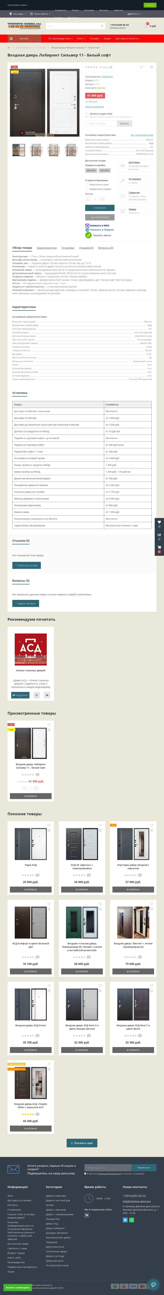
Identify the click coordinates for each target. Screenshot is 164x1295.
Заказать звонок (118, 27)
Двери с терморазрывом (59, 1214)
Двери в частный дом (58, 1200)
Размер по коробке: (95, 165)
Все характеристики (142, 134)
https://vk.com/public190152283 (86, 1215)
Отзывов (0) (86, 248)
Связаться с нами (17, 1248)
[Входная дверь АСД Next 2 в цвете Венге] (133, 1004)
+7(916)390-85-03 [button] (134, 1196)
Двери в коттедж (55, 1256)
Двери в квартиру (56, 1195)
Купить (124, 123)
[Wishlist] (141, 67)
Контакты (103, 10)
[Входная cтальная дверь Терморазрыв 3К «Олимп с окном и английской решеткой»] (82, 922)
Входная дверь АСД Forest (30, 1025)
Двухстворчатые (55, 1246)
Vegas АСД (31, 864)
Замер (132, 209)
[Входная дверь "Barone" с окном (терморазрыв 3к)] (133, 922)
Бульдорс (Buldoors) (57, 1232)
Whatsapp (131, 1220)
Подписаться (144, 1167)
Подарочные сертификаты (22, 1266)
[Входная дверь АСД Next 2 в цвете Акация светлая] (82, 1004)
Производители (16, 1262)
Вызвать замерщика (18, 1287)
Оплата (75, 10)
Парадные (51, 1242)
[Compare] (151, 67)
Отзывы (94, 38)
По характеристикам (57, 1265)
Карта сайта (14, 1257)
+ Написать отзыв (27, 565)
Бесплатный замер (18, 1243)
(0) (111, 67)
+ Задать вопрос (26, 603)
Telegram (125, 1220)
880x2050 (91, 170)
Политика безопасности (109, 1173)
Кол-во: (89, 193)
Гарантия (118, 10)
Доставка (134, 162)
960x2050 (104, 170)
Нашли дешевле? (94, 106)
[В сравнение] (49, 730)
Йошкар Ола (53, 1218)
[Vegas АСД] (31, 843)
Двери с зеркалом (56, 1209)
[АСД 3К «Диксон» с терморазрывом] (82, 843)
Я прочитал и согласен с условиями (115, 1173)
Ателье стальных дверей (30, 670)
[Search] (101, 26)
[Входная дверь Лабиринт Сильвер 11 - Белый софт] (31, 743)
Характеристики (47, 248)
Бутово (49, 1205)
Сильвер (41, 47)
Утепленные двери (56, 1251)
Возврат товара (16, 1253)
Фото (10, 1195)
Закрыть (150, 5)
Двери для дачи (55, 1260)
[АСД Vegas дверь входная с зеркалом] (133, 843)
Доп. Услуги (73, 17)
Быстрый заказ (100, 217)
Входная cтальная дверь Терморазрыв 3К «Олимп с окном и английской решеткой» (82, 947)
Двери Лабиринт (24, 47)
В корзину (100, 207)
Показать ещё (83, 1143)
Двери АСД (52, 1223)
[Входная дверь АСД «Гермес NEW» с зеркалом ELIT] (31, 1082)
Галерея (59, 17)
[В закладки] (49, 725)
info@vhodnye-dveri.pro (137, 1201)
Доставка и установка (19, 1200)
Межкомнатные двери (58, 1237)
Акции (107, 38)
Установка (89, 10)
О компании (60, 10)
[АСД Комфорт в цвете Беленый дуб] (31, 922)
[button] (159, 549)
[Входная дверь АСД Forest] (31, 1004)
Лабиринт (107, 76)
